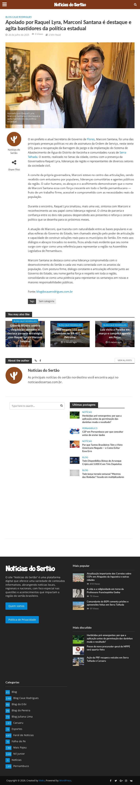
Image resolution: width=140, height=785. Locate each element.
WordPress (65, 780)
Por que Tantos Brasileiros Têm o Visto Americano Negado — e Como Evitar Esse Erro (102, 448)
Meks (42, 780)
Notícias (87, 412)
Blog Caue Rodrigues (18, 17)
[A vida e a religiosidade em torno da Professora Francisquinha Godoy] (78, 593)
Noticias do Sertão (14, 151)
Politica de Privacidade (22, 619)
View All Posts (125, 360)
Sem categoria (46, 301)
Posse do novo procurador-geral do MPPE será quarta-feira (108, 648)
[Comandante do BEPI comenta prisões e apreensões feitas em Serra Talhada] (78, 605)
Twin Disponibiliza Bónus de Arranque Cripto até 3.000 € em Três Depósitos (102, 463)
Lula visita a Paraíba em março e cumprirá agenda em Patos (115, 333)
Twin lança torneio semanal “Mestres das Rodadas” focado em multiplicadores (103, 476)
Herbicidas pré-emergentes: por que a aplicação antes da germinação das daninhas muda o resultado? (102, 419)
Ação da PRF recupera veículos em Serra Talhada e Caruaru (108, 659)
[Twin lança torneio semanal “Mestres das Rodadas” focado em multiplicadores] (74, 472)
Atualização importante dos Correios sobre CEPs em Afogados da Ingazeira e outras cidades (109, 577)
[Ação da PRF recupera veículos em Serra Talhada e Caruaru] (78, 661)
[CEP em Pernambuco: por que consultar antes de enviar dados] (74, 431)
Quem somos (16, 606)
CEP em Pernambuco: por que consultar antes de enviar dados (102, 433)
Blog (85, 457)
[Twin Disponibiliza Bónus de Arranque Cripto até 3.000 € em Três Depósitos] (74, 460)
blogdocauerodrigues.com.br (54, 291)
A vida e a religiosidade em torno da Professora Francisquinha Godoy (105, 591)
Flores (91, 139)
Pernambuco (89, 428)
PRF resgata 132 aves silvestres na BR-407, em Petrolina (69, 333)
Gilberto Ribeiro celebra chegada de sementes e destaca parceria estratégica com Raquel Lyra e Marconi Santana (25, 333)
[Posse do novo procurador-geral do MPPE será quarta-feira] (78, 650)
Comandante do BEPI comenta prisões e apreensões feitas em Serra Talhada (108, 603)
